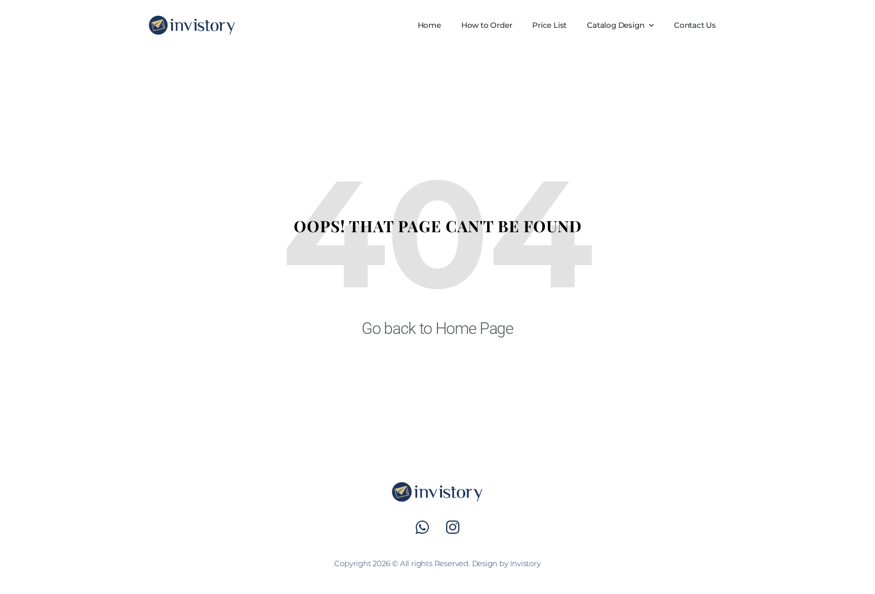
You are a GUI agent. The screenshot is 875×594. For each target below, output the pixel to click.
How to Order (486, 25)
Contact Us (695, 25)
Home (429, 25)
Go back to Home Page (437, 328)
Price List (549, 25)
